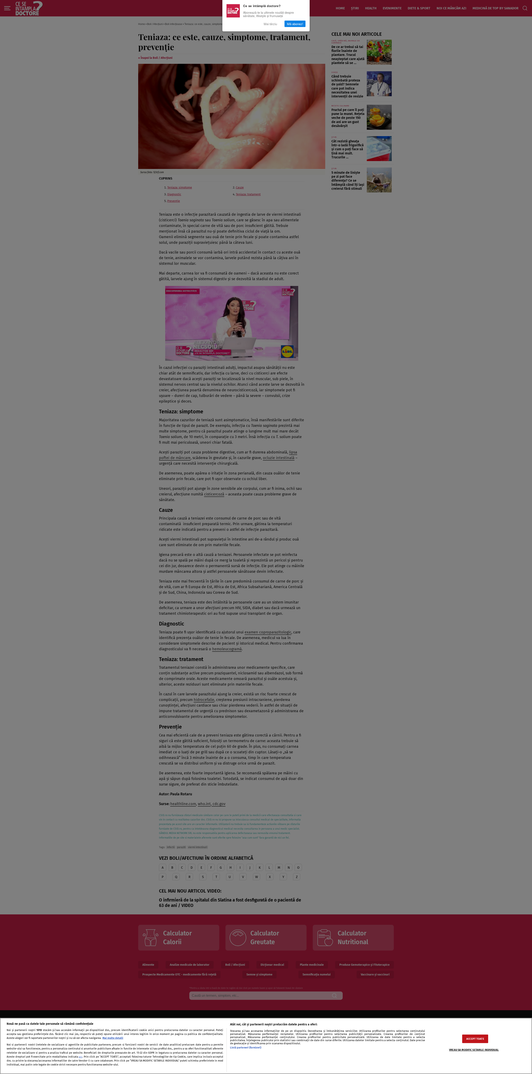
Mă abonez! (295, 24)
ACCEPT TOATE (475, 1038)
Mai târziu (270, 24)
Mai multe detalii (112, 1038)
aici (80, 1057)
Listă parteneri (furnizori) (245, 1047)
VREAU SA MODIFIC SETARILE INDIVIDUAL (474, 1049)
